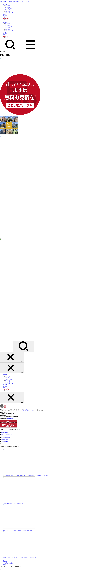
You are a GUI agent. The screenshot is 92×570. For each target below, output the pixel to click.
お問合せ (5, 564)
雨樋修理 (7, 9)
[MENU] (30, 49)
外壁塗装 (7, 5)
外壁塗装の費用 (4, 439)
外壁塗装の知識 (4, 441)
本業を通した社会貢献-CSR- (9, 563)
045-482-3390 (10, 418)
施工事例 (5, 15)
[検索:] (6, 350)
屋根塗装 (7, 7)
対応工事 (5, 4)
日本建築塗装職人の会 (28, 410)
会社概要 (5, 561)
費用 (6, 19)
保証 (4, 17)
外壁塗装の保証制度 (5, 437)
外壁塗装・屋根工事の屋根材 (7, 434)
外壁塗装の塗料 (4, 432)
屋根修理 (7, 11)
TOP (4, 560)
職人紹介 (5, 14)
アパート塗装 (8, 8)
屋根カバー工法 (9, 12)
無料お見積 (3, 444)
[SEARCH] (10, 49)
